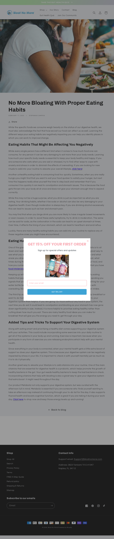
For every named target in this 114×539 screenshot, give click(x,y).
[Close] (87, 241)
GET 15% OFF (57, 292)
